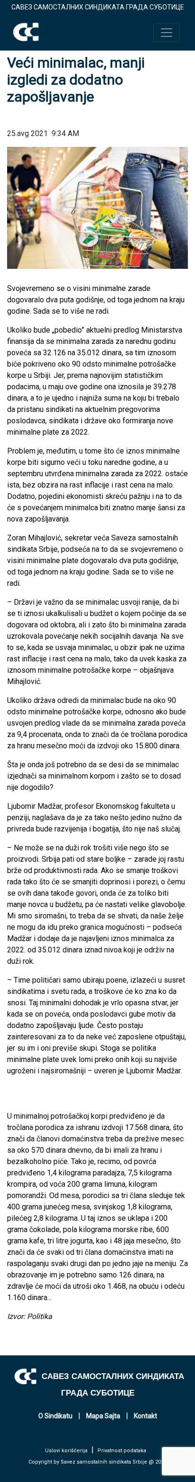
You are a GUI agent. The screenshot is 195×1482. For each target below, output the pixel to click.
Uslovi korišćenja (66, 1451)
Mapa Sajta (103, 1416)
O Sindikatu (55, 1416)
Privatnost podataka (122, 1451)
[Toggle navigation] (166, 32)
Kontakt (145, 1416)
